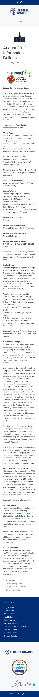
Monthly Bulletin (12, 581)
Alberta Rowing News (14, 584)
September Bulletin (13, 590)
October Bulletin (10, 636)
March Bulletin (9, 620)
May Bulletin (9, 614)
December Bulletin (11, 633)
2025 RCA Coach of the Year (15, 626)
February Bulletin (10, 623)
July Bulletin (9, 608)
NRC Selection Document (22, 513)
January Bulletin (10, 630)
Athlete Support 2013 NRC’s (16, 587)
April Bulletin (9, 617)
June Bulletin (9, 611)
